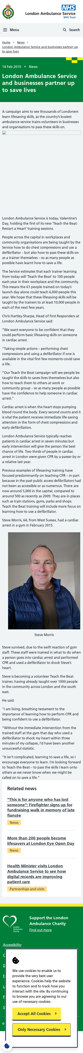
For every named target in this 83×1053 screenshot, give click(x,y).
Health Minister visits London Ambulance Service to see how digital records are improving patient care (36, 873)
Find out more (40, 930)
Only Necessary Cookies (39, 1029)
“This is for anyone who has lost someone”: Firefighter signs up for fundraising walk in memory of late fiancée (41, 807)
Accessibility (12, 945)
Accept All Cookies (34, 1013)
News (20, 42)
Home (6, 42)
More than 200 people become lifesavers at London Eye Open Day (40, 841)
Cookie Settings (7, 1046)
